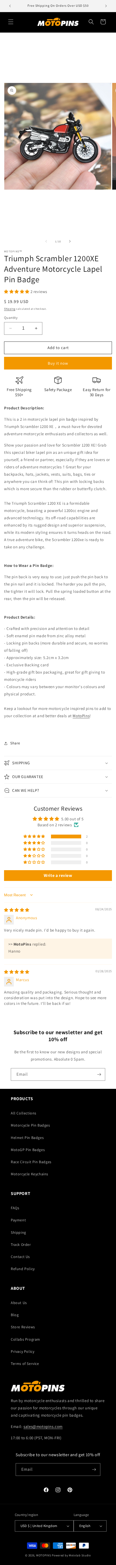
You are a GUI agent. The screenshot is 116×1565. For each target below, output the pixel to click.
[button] (11, 22)
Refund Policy (23, 1268)
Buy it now (58, 363)
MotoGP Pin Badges (28, 1149)
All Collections (23, 1113)
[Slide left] (46, 241)
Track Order (21, 1244)
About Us (19, 1302)
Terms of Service (25, 1363)
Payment (18, 1220)
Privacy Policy (22, 1351)
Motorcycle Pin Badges (30, 1125)
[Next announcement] (106, 6)
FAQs (15, 1207)
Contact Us (20, 1256)
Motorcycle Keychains (29, 1174)
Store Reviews (23, 1327)
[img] (16, 909)
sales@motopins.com (43, 1426)
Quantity (11, 317)
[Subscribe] (99, 1074)
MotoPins (81, 715)
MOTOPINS (43, 1555)
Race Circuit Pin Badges (31, 1161)
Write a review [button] (58, 875)
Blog (15, 1314)
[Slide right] (70, 241)
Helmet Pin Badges (27, 1137)
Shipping (9, 309)
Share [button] (15, 743)
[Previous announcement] (10, 6)
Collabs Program (25, 1339)
